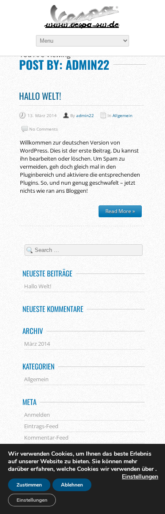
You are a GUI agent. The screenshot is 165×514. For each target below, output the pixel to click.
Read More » (120, 211)
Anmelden (37, 414)
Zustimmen (29, 484)
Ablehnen (72, 484)
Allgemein (122, 115)
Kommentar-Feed (46, 437)
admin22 (85, 115)
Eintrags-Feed (41, 426)
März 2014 (37, 343)
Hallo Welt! (40, 95)
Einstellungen (140, 477)
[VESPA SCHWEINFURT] (82, 17)
